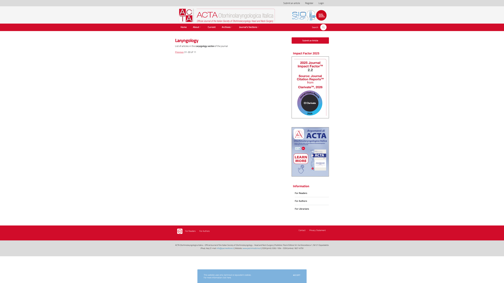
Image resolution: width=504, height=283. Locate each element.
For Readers (190, 231)
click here (227, 277)
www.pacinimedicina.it (252, 248)
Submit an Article (310, 40)
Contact (302, 230)
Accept (296, 275)
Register (309, 3)
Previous (179, 52)
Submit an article (291, 3)
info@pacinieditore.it (225, 248)
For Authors (204, 231)
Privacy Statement (317, 230)
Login (321, 3)
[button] (323, 27)
